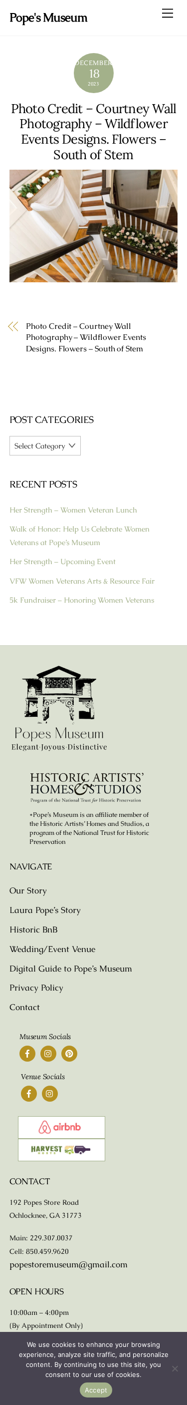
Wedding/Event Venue (52, 949)
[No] (175, 1368)
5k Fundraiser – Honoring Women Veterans (81, 600)
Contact (24, 1007)
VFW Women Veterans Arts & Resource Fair (82, 581)
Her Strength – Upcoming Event (62, 561)
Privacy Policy (36, 987)
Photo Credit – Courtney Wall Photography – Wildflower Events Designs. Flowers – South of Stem (94, 131)
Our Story (28, 890)
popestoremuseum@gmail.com (68, 1264)
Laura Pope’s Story (45, 909)
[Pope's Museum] (59, 749)
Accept (96, 1390)
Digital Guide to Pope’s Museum (70, 968)
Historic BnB (33, 929)
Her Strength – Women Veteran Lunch (73, 510)
